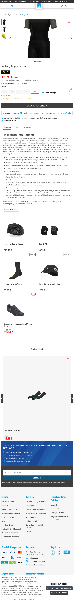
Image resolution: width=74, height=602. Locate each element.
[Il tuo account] (62, 5)
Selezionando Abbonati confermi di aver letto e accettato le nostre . (34, 482)
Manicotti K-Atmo (12, 430)
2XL (35, 92)
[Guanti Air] (49, 230)
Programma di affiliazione (36, 513)
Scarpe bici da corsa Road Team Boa (18, 325)
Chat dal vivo (35, 552)
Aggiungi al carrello (37, 105)
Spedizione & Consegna (10, 509)
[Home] (3, 15)
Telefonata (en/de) (37, 561)
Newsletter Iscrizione (9, 533)
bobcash (54, 505)
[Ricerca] (8, 5)
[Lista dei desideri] (66, 5)
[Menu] (3, 5)
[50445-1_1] (40, 38)
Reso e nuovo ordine (9, 517)
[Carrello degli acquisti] (70, 5)
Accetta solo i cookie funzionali (59, 588)
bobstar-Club (56, 509)
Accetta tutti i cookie (59, 592)
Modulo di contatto (37, 565)
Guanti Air (43, 244)
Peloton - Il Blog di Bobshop (37, 502)
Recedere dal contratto (10, 537)
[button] (49, 93)
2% (16, 1)
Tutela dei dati (31, 517)
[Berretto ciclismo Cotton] (49, 270)
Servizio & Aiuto (7, 502)
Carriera (29, 531)
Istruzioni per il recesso (10, 513)
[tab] (7, 127)
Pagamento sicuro (61, 1)
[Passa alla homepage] (39, 5)
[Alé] (5, 72)
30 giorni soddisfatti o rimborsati (41, 1)
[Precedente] (10, 38)
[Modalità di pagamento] (12, 558)
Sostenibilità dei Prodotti (11, 529)
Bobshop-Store (7, 525)
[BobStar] (12, 5)
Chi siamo (30, 505)
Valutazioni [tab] (27, 127)
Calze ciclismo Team (13, 284)
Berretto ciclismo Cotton (49, 284)
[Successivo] (71, 38)
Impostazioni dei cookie (35, 509)
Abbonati (37, 477)
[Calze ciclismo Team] (15, 270)
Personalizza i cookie (59, 584)
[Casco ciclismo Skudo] (15, 230)
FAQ (3, 521)
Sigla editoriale (32, 521)
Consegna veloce (7, 1)
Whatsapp (33, 558)
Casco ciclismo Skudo (13, 244)
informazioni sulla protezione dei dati (54, 482)
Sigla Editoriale (29, 599)
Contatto (4, 505)
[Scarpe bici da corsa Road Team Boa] (15, 310)
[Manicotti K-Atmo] (37, 395)
